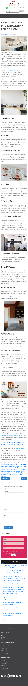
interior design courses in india (14, 469)
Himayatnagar (4, 662)
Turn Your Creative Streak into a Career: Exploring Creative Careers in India (15, 566)
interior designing (21, 399)
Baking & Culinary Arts (6, 652)
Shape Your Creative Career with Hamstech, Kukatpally (13, 598)
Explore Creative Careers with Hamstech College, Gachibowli (14, 609)
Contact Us (3, 633)
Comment (6, 491)
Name (5, 509)
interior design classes (16, 464)
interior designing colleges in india (14, 471)
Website (6, 521)
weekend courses (15, 435)
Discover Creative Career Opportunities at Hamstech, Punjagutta (13, 614)
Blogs (2, 635)
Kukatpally (3, 665)
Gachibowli (3, 663)
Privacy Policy (4, 639)
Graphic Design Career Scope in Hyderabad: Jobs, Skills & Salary (14, 620)
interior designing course (7, 472)
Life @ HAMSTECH (5, 632)
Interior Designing (5, 647)
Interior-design (10, 462)
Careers (3, 637)
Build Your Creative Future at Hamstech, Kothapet (15, 584)
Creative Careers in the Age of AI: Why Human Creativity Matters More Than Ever (14, 572)
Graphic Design (4, 650)
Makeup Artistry (5, 653)
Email (5, 515)
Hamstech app (20, 452)
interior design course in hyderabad (17, 466)
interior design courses (7, 467)
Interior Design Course (11, 70)
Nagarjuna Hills (4, 668)
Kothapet (3, 667)
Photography (4, 648)
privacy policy (18, 553)
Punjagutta (3, 660)
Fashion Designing (5, 645)
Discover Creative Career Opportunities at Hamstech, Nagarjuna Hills (13, 603)
